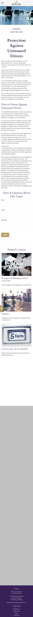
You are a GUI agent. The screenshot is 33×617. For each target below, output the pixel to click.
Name (3, 200)
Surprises (5, 314)
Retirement (16, 609)
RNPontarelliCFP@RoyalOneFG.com (16, 602)
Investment (16, 611)
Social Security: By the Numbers (15, 349)
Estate (16, 613)
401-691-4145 (18, 592)
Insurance (16, 615)
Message (4, 220)
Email (2, 210)
